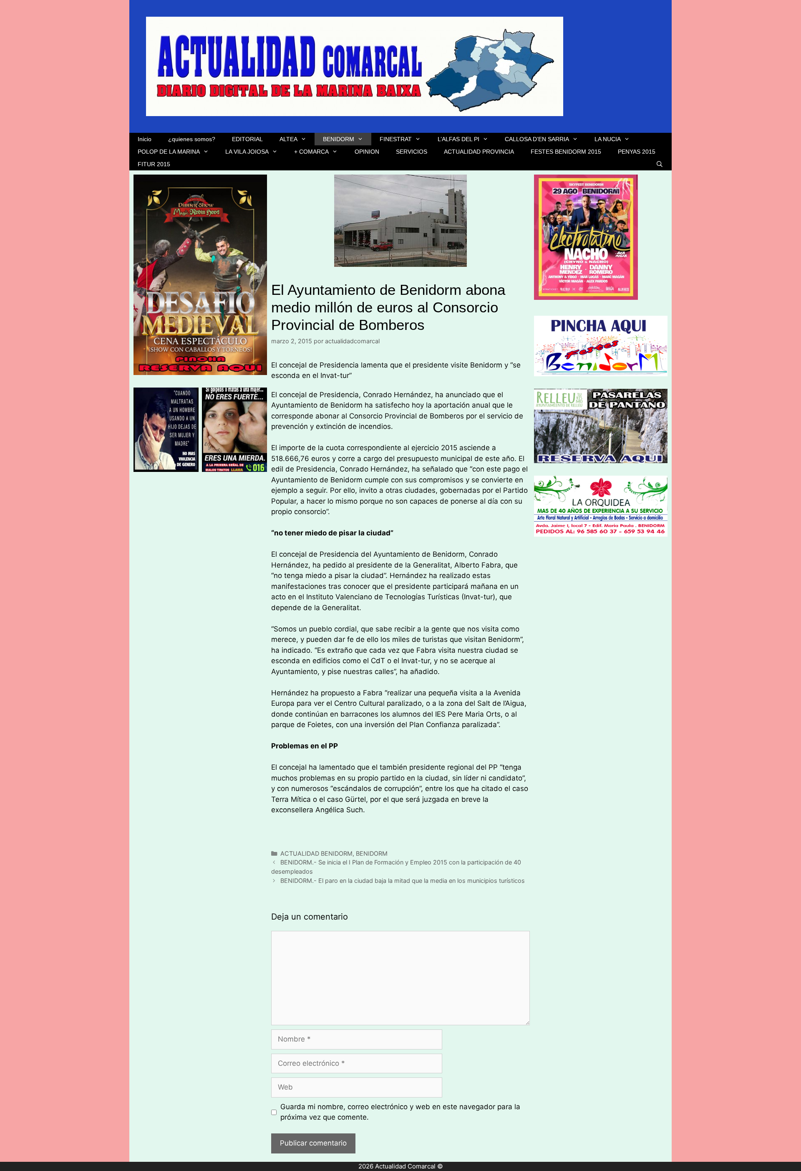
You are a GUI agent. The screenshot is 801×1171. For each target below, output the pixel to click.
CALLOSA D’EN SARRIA (537, 139)
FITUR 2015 (154, 164)
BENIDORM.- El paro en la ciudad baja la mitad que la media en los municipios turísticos (402, 880)
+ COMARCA (311, 151)
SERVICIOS (411, 151)
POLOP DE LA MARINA (169, 151)
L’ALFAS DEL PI (458, 139)
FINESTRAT (396, 139)
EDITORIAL (247, 139)
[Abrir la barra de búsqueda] (659, 164)
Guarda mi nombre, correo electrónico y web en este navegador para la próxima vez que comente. (400, 1112)
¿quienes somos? (191, 139)
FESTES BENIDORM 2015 (566, 151)
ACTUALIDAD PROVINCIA (479, 151)
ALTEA (288, 139)
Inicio (144, 139)
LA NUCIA (607, 139)
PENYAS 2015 (636, 151)
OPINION (367, 151)
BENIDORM (338, 139)
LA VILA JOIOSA (247, 151)
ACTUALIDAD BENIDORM (316, 853)
